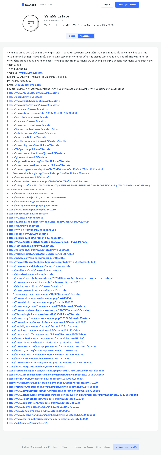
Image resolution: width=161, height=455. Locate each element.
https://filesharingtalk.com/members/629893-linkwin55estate (43, 314)
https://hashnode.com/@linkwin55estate (30, 201)
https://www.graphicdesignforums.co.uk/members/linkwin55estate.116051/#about (55, 374)
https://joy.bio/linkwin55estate (25, 217)
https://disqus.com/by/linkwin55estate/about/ (33, 129)
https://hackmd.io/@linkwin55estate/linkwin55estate (38, 250)
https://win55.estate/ (31, 72)
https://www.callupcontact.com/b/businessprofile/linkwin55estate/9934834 (51, 262)
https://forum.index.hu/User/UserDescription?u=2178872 (40, 254)
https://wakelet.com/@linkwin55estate (30, 193)
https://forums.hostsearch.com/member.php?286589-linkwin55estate (48, 310)
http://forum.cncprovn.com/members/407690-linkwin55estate (43, 294)
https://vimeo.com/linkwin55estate (27, 109)
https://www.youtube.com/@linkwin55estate (33, 101)
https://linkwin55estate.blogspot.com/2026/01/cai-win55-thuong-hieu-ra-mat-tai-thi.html (60, 278)
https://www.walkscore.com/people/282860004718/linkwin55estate (47, 181)
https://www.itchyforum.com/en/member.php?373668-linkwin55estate (48, 318)
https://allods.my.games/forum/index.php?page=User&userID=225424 (48, 221)
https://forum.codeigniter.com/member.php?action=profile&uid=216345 (49, 362)
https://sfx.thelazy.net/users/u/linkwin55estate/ (35, 286)
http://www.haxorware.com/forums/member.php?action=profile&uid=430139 (52, 382)
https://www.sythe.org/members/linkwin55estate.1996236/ (42, 350)
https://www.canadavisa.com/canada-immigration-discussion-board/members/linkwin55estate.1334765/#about (72, 395)
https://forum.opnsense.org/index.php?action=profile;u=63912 (43, 282)
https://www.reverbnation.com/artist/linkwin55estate (38, 165)
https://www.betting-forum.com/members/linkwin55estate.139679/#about (51, 415)
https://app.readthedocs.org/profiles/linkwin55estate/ (38, 161)
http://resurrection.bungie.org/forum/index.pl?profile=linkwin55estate (48, 173)
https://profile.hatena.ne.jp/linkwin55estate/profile (36, 141)
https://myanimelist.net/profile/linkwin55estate (35, 238)
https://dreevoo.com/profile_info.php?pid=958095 (36, 197)
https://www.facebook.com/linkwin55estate (33, 93)
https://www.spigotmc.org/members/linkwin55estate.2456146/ (44, 403)
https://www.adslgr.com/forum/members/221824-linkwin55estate (46, 306)
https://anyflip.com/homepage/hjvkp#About (32, 205)
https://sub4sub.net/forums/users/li (27, 423)
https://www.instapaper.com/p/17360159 (31, 209)
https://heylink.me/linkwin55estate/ (28, 177)
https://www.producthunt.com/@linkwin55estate (36, 153)
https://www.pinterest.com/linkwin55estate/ (33, 105)
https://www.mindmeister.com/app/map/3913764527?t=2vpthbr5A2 (47, 242)
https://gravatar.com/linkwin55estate (29, 117)
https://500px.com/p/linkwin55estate (28, 149)
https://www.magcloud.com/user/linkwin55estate (36, 366)
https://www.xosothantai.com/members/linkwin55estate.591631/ (45, 399)
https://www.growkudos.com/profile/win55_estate (37, 290)
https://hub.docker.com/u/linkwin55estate (31, 133)
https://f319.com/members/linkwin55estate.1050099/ (38, 411)
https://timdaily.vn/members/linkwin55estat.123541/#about (42, 326)
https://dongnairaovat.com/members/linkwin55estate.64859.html (45, 354)
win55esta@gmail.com (28, 85)
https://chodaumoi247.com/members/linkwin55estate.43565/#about (47, 334)
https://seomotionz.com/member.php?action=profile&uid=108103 (45, 342)
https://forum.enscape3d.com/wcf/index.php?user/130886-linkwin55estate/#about (55, 370)
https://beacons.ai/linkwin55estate (27, 213)
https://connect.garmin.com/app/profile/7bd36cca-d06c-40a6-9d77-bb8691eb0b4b (55, 169)
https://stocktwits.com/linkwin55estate (30, 274)
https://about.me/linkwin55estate (26, 137)
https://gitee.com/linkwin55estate (27, 157)
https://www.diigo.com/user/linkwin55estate (33, 145)
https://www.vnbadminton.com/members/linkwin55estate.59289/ (45, 338)
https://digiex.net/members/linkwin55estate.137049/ (38, 358)
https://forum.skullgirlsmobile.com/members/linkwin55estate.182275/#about (52, 386)
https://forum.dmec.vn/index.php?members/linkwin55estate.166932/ (47, 322)
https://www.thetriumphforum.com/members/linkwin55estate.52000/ (47, 419)
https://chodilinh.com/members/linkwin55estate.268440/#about (44, 330)
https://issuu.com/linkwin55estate (27, 121)
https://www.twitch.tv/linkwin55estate (30, 125)
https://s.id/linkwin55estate (23, 225)
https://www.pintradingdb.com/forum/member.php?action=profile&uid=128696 (53, 390)
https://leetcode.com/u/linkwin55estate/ (30, 246)
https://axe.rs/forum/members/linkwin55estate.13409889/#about (45, 378)
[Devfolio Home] (29, 4)
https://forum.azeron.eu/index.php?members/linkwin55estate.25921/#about (51, 346)
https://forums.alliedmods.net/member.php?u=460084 (39, 298)
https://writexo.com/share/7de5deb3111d (31, 229)
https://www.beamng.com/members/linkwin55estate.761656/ (43, 407)
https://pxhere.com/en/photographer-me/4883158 (36, 258)
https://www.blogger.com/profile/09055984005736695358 (42, 113)
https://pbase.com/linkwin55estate (27, 233)
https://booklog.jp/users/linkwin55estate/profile (35, 270)
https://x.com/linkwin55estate (24, 97)
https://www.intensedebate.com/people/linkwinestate (39, 266)
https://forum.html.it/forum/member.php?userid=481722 (40, 302)
